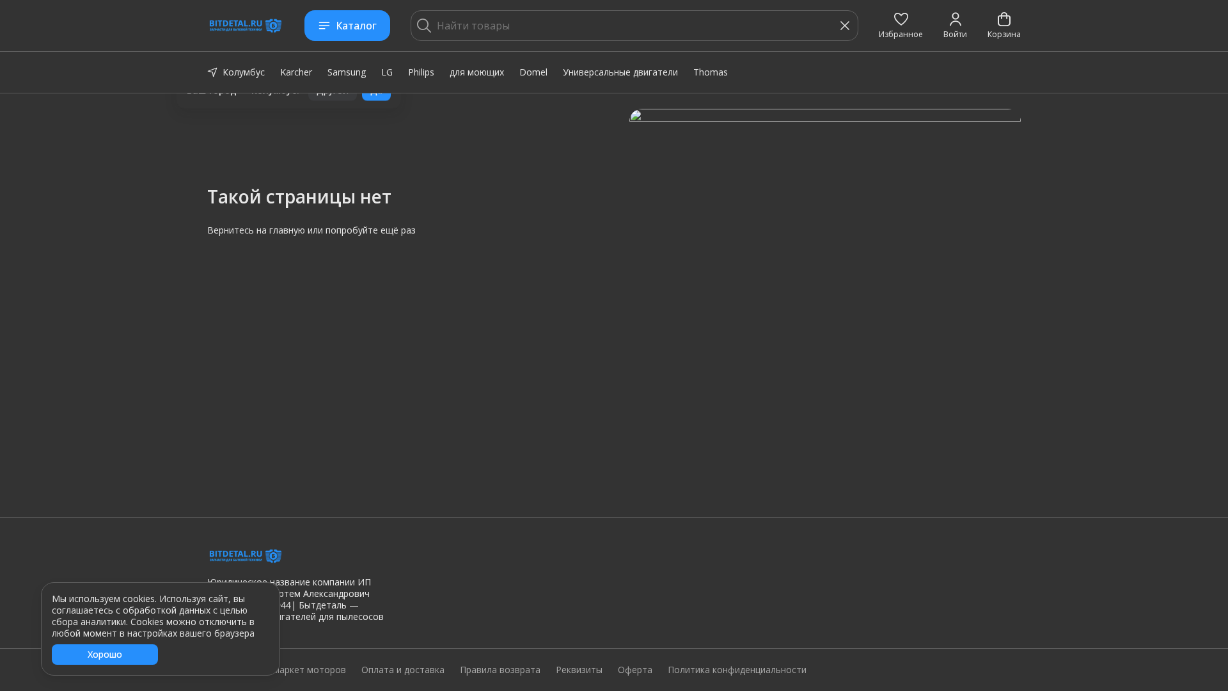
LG (387, 72)
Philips (421, 72)
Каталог (356, 26)
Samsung (346, 72)
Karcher (296, 72)
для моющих (477, 72)
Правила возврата (500, 670)
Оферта (635, 670)
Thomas (710, 72)
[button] (901, 26)
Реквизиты (579, 670)
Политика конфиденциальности (737, 670)
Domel (533, 72)
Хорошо (105, 654)
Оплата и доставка (403, 670)
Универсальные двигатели (620, 72)
